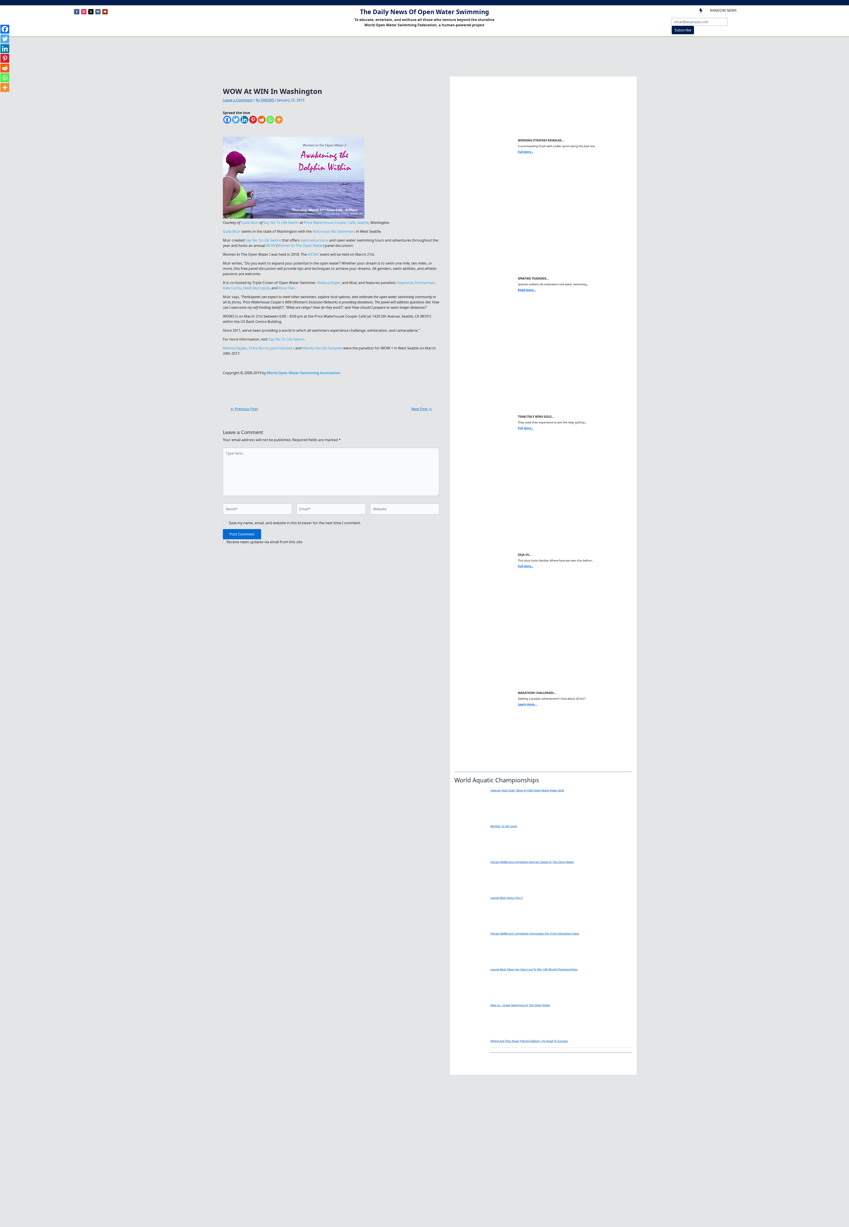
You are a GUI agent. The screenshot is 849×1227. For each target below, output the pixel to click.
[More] (279, 120)
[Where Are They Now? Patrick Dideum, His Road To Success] (471, 1055)
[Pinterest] (253, 120)
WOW (270, 245)
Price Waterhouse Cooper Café (329, 222)
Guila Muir (249, 222)
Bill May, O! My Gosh (503, 826)
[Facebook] (227, 120)
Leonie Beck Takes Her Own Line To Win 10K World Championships (533, 969)
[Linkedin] (244, 120)
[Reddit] (262, 120)
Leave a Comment (238, 100)
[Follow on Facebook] (76, 11)
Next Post (421, 409)
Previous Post (244, 409)
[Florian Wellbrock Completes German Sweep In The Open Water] (471, 876)
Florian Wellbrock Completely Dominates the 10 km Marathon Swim (534, 933)
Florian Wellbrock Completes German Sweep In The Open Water (532, 862)
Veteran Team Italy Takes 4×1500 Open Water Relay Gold (527, 790)
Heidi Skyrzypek (256, 288)
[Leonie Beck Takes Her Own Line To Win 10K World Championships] (471, 983)
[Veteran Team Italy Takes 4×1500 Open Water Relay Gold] (471, 804)
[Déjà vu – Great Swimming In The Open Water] (471, 1019)
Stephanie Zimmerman (416, 282)
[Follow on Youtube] (105, 11)
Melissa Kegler (329, 282)
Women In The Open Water (300, 245)
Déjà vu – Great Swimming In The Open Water (520, 1005)
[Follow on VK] (98, 11)
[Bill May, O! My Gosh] (471, 840)
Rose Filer (287, 288)
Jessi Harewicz (282, 348)
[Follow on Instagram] (83, 11)
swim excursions (314, 240)
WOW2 (313, 254)
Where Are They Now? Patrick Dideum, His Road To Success (529, 1041)
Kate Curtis (232, 288)
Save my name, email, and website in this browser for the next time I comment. (295, 522)
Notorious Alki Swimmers (334, 231)
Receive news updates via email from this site (264, 541)
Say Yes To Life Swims (281, 222)
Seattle (363, 222)
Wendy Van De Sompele (322, 348)
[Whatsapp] (270, 120)
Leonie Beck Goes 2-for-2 (506, 898)
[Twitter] (236, 120)
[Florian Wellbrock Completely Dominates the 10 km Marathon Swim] (471, 948)
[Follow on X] (91, 11)
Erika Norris (259, 348)
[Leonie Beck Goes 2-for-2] (471, 912)
